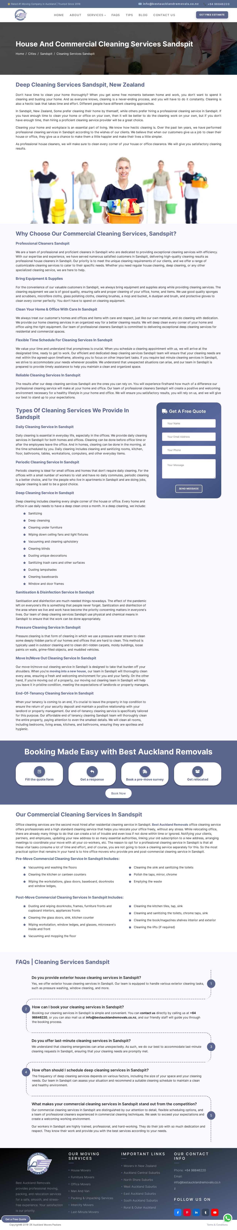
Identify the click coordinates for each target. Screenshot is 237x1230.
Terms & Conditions (217, 1224)
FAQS (115, 15)
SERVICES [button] (95, 15)
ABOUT (75, 15)
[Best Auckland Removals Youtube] (214, 1212)
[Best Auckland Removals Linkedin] (196, 1212)
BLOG (143, 15)
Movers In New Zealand (140, 1166)
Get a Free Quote (15, 1219)
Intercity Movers (82, 1205)
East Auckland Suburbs (140, 1193)
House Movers (81, 1170)
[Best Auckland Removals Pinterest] (187, 1212)
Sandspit (46, 54)
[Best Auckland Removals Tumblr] (205, 1212)
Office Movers (81, 1184)
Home (20, 54)
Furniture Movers (82, 1177)
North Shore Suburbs (138, 1180)
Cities (32, 54)
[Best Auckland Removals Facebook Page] (177, 1212)
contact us (147, 1013)
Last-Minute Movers (85, 1212)
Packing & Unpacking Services (92, 1198)
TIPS (129, 15)
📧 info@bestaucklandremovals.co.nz (168, 4)
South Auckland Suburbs (141, 1200)
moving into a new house (68, 671)
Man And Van (80, 1191)
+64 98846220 (195, 1170)
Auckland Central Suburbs (142, 1172)
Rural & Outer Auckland (140, 1207)
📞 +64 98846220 (216, 4)
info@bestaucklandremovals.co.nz (111, 1017)
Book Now (118, 793)
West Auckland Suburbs (140, 1186)
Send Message (189, 488)
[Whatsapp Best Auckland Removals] (227, 1218)
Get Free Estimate (212, 14)
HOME (59, 15)
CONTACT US (164, 15)
